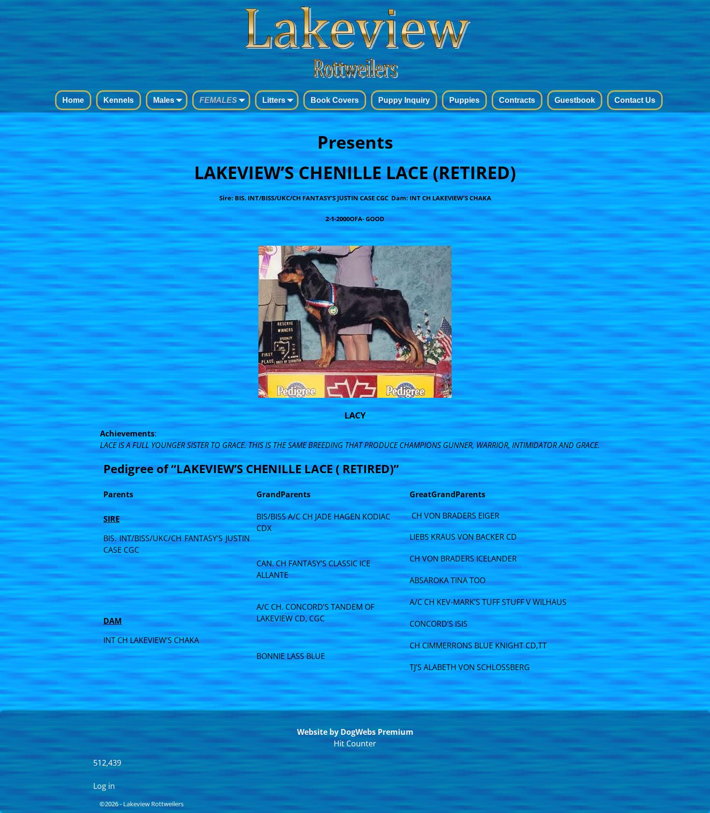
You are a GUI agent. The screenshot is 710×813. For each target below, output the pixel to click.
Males (163, 100)
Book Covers (335, 100)
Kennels (118, 100)
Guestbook (574, 100)
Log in (104, 786)
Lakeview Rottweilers (153, 803)
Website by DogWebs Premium (355, 732)
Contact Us (634, 100)
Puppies (464, 100)
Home (73, 100)
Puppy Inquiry (404, 100)
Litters (273, 100)
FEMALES (218, 100)
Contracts (517, 100)
